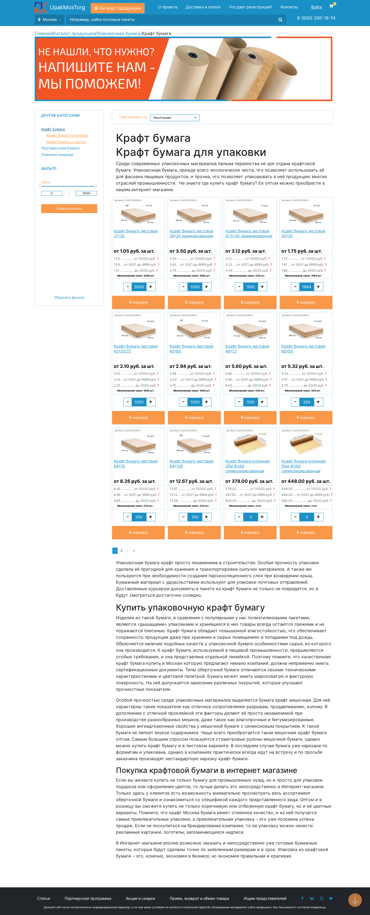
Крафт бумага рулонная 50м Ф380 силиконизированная (303, 466)
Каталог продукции (120, 8)
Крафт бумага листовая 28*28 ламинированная (191, 233)
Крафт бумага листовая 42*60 (191, 348)
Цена (45, 182)
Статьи (43, 898)
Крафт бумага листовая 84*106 (191, 463)
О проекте (167, 7)
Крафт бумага (53, 129)
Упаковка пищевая (57, 154)
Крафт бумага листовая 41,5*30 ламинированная (248, 233)
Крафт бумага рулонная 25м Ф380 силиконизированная (247, 466)
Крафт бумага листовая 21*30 (136, 233)
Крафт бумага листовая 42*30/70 (136, 348)
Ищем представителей (265, 898)
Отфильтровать (69, 208)
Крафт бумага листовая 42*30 (303, 233)
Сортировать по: (133, 117)
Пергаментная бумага (60, 148)
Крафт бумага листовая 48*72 (247, 348)
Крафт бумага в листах (66, 142)
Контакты (289, 7)
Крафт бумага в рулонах (67, 135)
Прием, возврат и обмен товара (199, 898)
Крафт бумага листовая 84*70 (136, 463)
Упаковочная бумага (118, 33)
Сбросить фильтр (69, 297)
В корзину (138, 302)
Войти (316, 7)
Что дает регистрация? (250, 7)
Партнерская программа (88, 898)
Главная (43, 33)
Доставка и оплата (203, 7)
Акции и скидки (140, 898)
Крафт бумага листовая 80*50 (303, 348)
